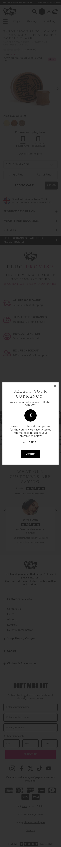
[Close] (55, 386)
